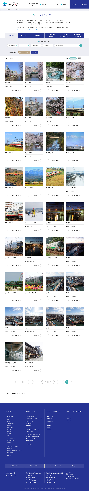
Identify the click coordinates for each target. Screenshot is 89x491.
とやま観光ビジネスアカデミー (34, 431)
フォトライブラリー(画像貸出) (33, 434)
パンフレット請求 (31, 438)
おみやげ (9, 425)
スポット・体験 (10, 423)
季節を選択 (35, 45)
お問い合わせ (50, 421)
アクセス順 (73, 58)
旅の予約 (9, 431)
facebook (49, 425)
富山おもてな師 (10, 440)
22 (50, 382)
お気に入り (9, 455)
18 (33, 382)
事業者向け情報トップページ (33, 4)
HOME (8, 9)
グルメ (8, 421)
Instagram (49, 429)
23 (54, 382)
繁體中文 (69, 418)
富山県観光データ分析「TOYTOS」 (35, 418)
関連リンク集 (10, 452)
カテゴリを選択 (11, 45)
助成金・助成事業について (33, 429)
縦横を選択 (47, 45)
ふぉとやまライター (11, 438)
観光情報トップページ (77, 4)
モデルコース (10, 427)
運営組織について (51, 418)
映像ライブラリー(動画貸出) (33, 436)
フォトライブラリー (16, 9)
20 (41, 382)
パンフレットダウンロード (54, 466)
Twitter (48, 427)
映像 (8, 435)
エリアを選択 (23, 45)
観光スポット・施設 (23, 52)
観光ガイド (9, 448)
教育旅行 (65, 4)
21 (46, 382)
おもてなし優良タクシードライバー (15, 450)
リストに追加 (14, 90)
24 (58, 382)
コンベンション (46, 4)
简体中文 (69, 420)
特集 (8, 419)
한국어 (68, 422)
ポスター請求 (30, 440)
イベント (9, 429)
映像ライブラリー (34, 466)
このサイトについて (51, 416)
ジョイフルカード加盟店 (12, 446)
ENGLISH (69, 416)
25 (62, 382)
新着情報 (9, 442)
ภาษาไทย (69, 423)
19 (37, 382)
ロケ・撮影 (56, 4)
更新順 (79, 58)
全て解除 (34, 52)
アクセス (9, 433)
